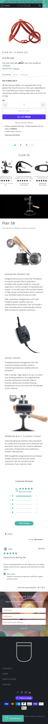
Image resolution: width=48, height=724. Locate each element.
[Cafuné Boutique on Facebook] (22, 692)
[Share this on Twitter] (15, 145)
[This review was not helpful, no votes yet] (42, 587)
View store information (12, 135)
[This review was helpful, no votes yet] (38, 587)
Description (6, 75)
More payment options (24, 122)
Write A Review (24, 523)
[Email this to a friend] (32, 145)
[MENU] (1, 5)
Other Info (24, 75)
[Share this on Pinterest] (26, 145)
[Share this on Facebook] (20, 145)
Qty (3, 100)
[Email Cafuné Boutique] (18, 692)
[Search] (40, 5)
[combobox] (36, 539)
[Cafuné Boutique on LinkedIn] (30, 692)
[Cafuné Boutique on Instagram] (26, 692)
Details (15, 75)
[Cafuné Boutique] (24, 5)
